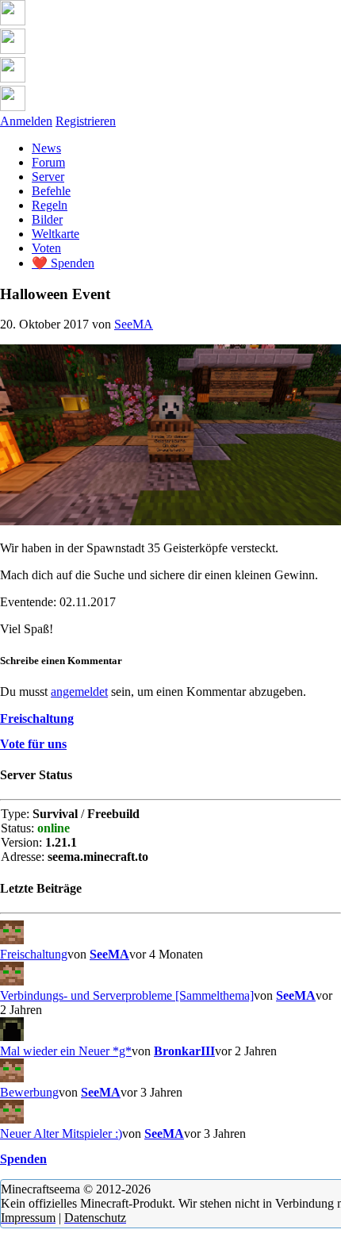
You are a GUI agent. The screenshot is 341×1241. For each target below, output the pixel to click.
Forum (48, 162)
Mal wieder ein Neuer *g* (66, 1051)
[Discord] (12, 21)
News (46, 148)
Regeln (49, 205)
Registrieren (86, 121)
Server (48, 176)
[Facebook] (12, 49)
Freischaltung (33, 954)
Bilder (47, 219)
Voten (46, 248)
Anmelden (26, 121)
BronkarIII (184, 1051)
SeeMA (133, 324)
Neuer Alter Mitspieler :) (61, 1133)
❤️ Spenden (63, 263)
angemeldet (79, 691)
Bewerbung (29, 1092)
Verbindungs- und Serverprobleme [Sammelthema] (127, 995)
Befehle (51, 191)
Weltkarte (55, 233)
